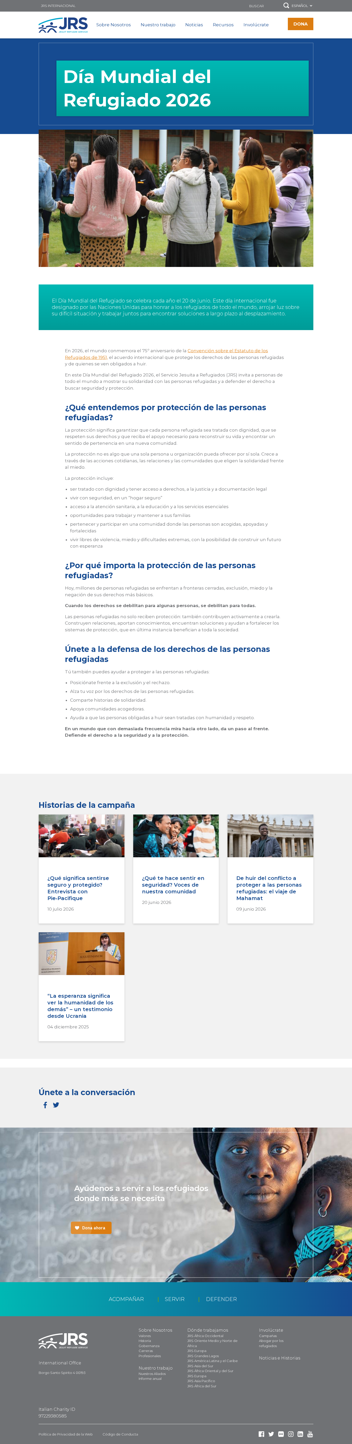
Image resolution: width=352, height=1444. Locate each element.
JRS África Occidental (205, 1336)
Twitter (56, 1105)
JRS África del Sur (201, 1386)
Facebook (45, 1105)
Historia (145, 1341)
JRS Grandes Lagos (203, 1356)
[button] (286, 6)
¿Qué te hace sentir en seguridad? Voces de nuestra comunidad (173, 885)
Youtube (310, 1434)
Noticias (194, 24)
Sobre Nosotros (113, 24)
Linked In (300, 1434)
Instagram (291, 1434)
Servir (175, 1299)
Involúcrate (256, 24)
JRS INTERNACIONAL (58, 6)
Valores (145, 1336)
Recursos (223, 24)
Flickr (281, 1434)
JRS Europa (196, 1351)
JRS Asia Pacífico (201, 1381)
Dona (301, 24)
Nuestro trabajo (158, 24)
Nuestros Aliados (152, 1374)
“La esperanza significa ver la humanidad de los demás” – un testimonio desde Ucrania (80, 1006)
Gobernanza (149, 1346)
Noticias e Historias (279, 1358)
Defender (221, 1299)
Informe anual (150, 1378)
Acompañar (126, 1299)
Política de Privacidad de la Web (66, 1434)
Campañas (268, 1336)
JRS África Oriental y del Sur (210, 1371)
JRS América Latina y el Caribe (212, 1361)
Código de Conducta (120, 1434)
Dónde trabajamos (207, 1330)
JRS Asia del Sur (200, 1366)
